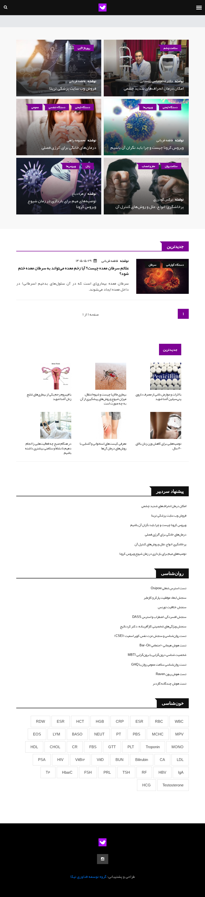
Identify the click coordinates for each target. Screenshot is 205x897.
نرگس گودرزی (163, 199)
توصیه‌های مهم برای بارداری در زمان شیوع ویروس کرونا (62, 203)
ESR (139, 721)
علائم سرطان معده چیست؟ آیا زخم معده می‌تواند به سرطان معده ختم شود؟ (73, 271)
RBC (159, 721)
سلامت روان (171, 166)
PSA (42, 759)
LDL (180, 759)
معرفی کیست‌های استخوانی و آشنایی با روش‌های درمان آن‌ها (103, 445)
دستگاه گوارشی (175, 264)
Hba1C (67, 772)
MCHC (158, 734)
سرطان (152, 264)
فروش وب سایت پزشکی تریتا (72, 88)
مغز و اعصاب (148, 166)
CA (162, 759)
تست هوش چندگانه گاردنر (169, 683)
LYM (56, 734)
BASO (77, 734)
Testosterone (173, 785)
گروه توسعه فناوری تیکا (88, 876)
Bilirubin (141, 759)
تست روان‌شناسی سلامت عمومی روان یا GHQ (158, 664)
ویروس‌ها (148, 107)
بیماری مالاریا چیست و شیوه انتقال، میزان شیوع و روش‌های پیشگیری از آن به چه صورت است (103, 399)
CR (75, 747)
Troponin (153, 747)
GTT (112, 747)
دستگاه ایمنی (170, 107)
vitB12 (80, 759)
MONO (178, 747)
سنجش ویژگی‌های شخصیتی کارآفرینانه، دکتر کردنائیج (153, 626)
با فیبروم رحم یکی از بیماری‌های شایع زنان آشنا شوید (49, 396)
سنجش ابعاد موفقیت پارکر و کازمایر (165, 597)
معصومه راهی (76, 140)
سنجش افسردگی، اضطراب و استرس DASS (159, 617)
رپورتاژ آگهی (84, 48)
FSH (88, 772)
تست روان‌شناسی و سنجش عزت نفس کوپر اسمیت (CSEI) (150, 636)
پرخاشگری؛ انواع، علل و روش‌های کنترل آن (150, 207)
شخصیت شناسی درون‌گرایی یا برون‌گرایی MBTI (157, 655)
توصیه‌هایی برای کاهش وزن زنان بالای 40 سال (158, 445)
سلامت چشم (171, 48)
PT (118, 734)
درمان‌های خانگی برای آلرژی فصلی (69, 148)
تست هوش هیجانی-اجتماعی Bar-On (163, 645)
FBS (92, 747)
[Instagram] (102, 859)
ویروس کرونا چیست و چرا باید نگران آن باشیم (147, 148)
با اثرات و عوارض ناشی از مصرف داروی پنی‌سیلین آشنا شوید (158, 396)
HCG (146, 785)
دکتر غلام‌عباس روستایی (156, 80)
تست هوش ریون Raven (171, 674)
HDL (34, 747)
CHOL (55, 747)
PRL (107, 772)
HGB (100, 721)
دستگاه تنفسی (57, 107)
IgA (181, 772)
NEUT (99, 734)
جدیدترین (170, 349)
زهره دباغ (79, 193)
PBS (136, 734)
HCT (80, 721)
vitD (100, 759)
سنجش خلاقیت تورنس (172, 607)
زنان (88, 166)
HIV (60, 759)
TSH (126, 772)
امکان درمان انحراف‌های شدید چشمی (154, 88)
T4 (48, 772)
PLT (131, 747)
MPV (179, 734)
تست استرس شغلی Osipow (168, 588)
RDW (40, 721)
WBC (179, 721)
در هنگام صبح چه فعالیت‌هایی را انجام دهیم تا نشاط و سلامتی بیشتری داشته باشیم (48, 448)
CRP (120, 721)
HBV (162, 772)
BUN (120, 759)
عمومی (35, 107)
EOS (37, 734)
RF (144, 772)
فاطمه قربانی (77, 80)
